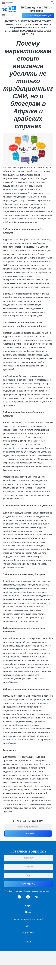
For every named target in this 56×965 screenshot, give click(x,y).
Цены (28, 912)
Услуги (28, 905)
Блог (28, 926)
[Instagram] (28, 897)
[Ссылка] (9, 9)
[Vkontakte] (37, 897)
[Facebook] (19, 897)
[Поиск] (52, 2)
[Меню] (3, 15)
